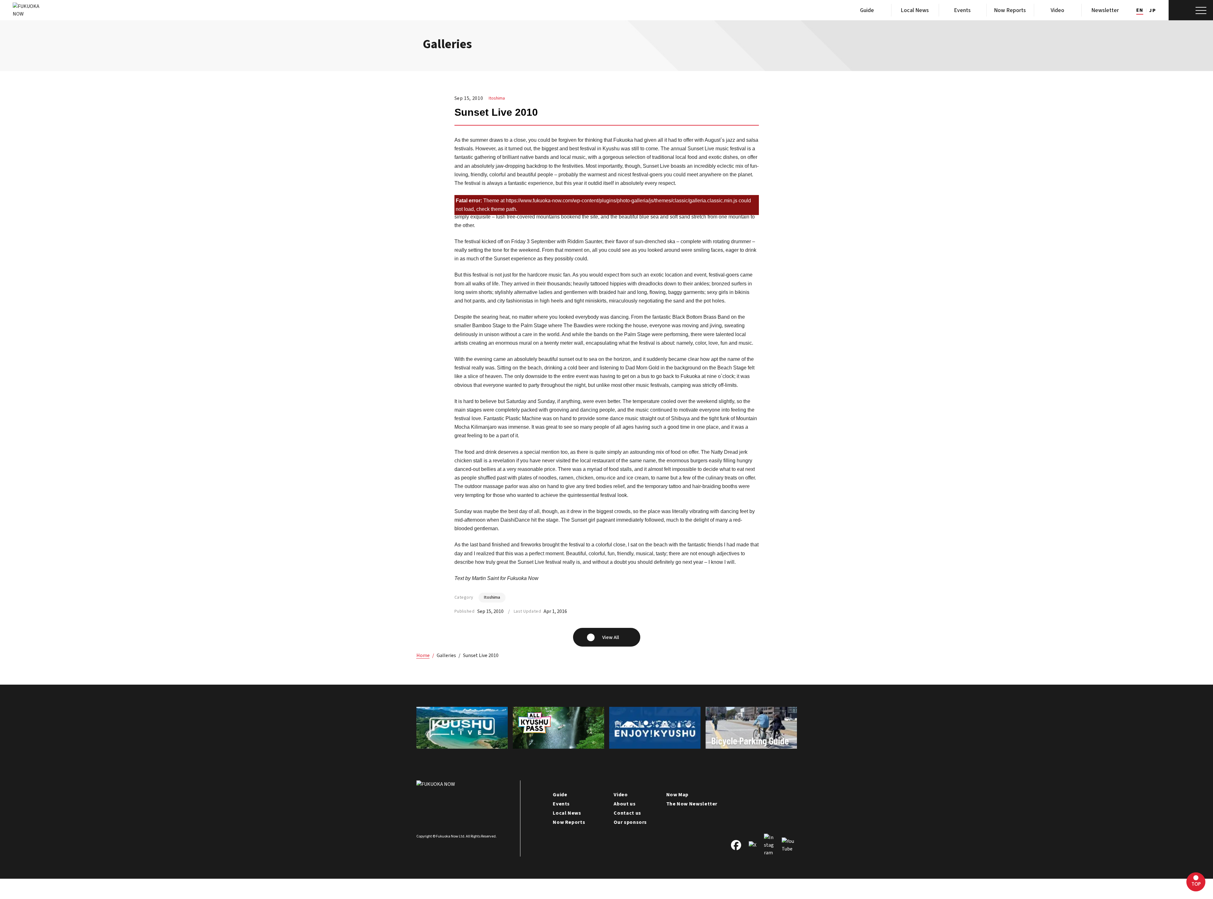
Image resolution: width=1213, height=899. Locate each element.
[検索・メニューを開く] (1191, 10)
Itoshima (497, 98)
